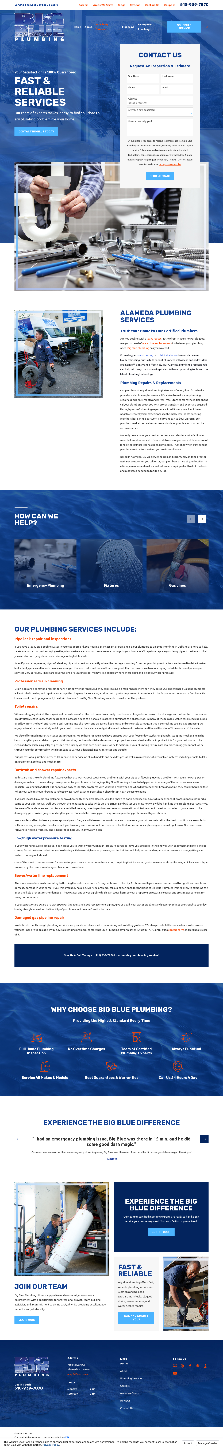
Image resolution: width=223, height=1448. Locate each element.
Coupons (169, 4)
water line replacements (157, 343)
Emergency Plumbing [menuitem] (145, 27)
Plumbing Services (131, 1378)
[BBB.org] (205, 1366)
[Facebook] (190, 1366)
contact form (176, 929)
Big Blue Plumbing (138, 348)
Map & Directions (77, 1374)
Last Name (168, 76)
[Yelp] (182, 1366)
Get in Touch (161, 1232)
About (124, 1371)
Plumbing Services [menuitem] (102, 27)
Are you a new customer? (141, 110)
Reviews (135, 4)
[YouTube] (175, 1373)
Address (132, 98)
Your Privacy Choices (53, 1437)
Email (165, 87)
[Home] (40, 27)
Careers (84, 4)
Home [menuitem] (77, 26)
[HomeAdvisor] (197, 1366)
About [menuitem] (88, 26)
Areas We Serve (103, 4)
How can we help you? (140, 121)
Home (124, 1363)
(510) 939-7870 (145, 929)
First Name (133, 76)
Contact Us (152, 4)
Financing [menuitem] (128, 26)
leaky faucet (154, 338)
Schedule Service (184, 27)
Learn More (27, 1319)
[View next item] (202, 519)
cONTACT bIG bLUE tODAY (36, 131)
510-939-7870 (194, 4)
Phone (131, 87)
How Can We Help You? (136, 1318)
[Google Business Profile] (175, 1366)
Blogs (121, 4)
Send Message (160, 176)
